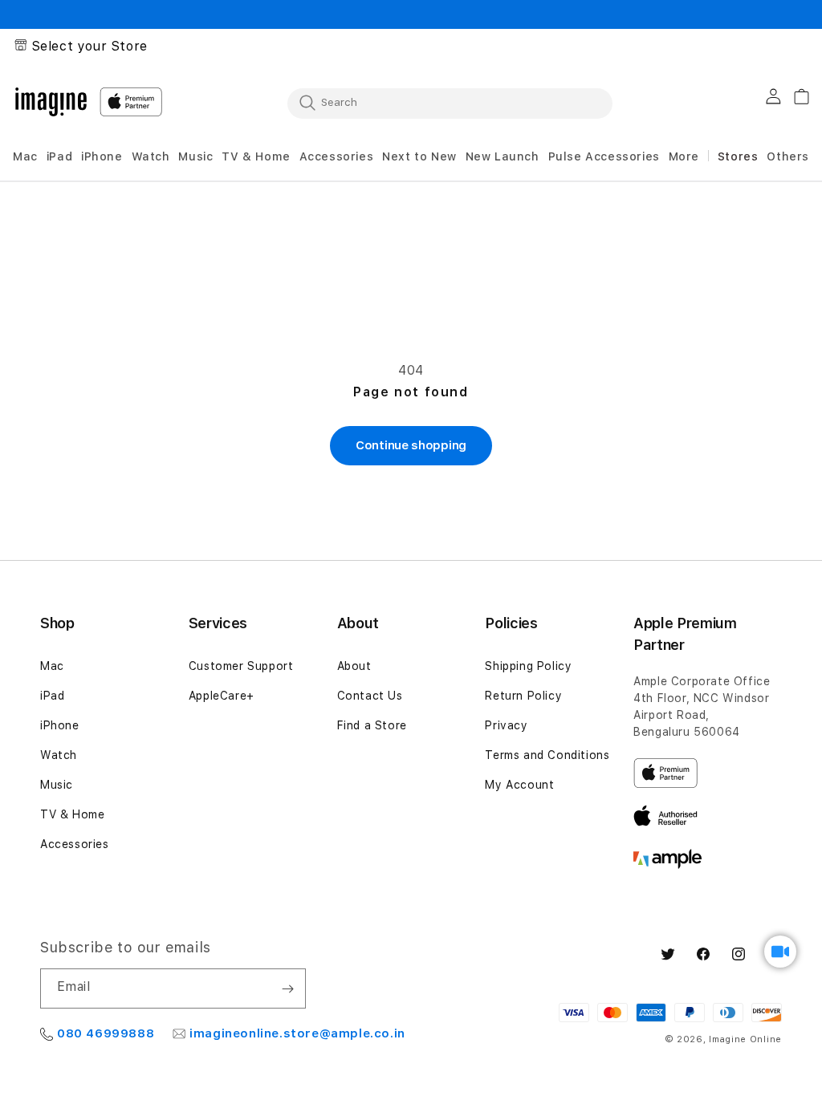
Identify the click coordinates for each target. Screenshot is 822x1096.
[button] (25, 157)
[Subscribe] (287, 988)
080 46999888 (105, 1033)
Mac (52, 666)
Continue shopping (411, 445)
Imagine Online (745, 1039)
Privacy (506, 725)
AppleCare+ (221, 695)
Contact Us (370, 695)
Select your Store (90, 46)
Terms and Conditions (547, 755)
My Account (519, 784)
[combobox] (449, 102)
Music (56, 784)
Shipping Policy (528, 666)
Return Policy (523, 695)
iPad (52, 695)
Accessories (74, 844)
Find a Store (372, 725)
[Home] (51, 101)
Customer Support (241, 666)
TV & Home (72, 814)
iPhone (59, 725)
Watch (58, 755)
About (354, 666)
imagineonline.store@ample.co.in (297, 1033)
